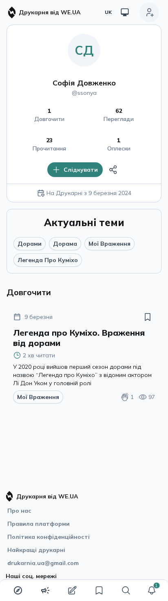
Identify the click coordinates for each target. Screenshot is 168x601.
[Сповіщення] (152, 590)
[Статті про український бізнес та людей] (45, 590)
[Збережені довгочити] (99, 590)
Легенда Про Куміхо (48, 260)
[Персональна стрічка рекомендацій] (18, 590)
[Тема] (125, 12)
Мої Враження (109, 243)
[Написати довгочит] (72, 590)
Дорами (30, 243)
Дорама (65, 243)
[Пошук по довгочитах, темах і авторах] (126, 590)
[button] (151, 590)
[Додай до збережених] (147, 316)
